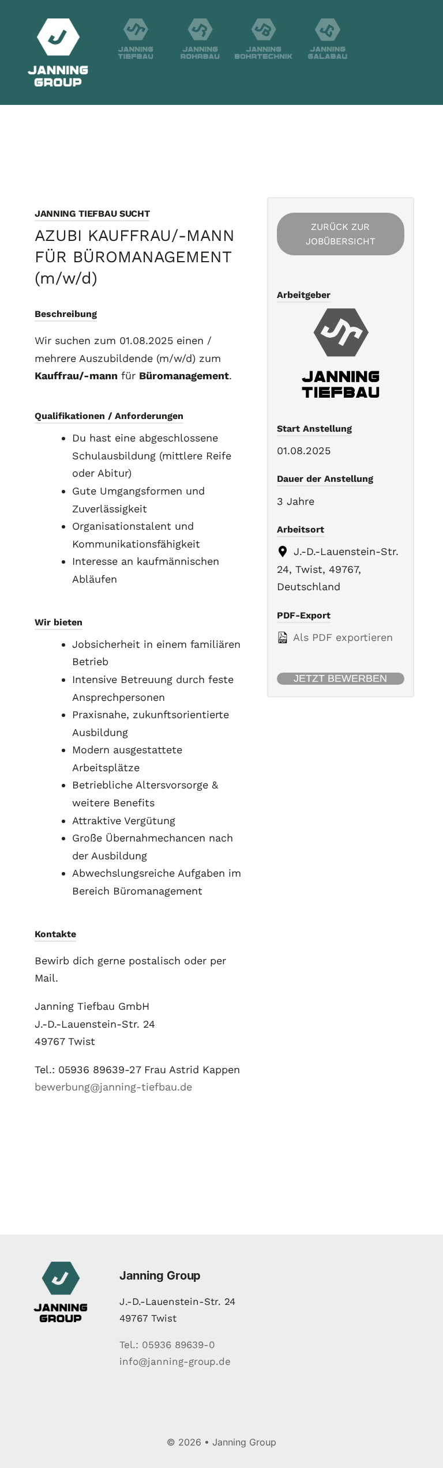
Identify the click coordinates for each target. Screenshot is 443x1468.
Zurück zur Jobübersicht (341, 234)
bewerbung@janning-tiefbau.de (113, 1087)
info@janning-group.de (175, 1361)
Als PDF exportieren (341, 637)
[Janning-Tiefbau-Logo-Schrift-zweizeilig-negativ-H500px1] (135, 23)
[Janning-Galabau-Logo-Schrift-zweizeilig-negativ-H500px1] (327, 23)
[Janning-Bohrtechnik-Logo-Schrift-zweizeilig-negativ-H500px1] (263, 23)
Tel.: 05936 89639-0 (167, 1344)
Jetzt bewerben (340, 678)
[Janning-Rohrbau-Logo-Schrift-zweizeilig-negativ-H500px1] (200, 23)
